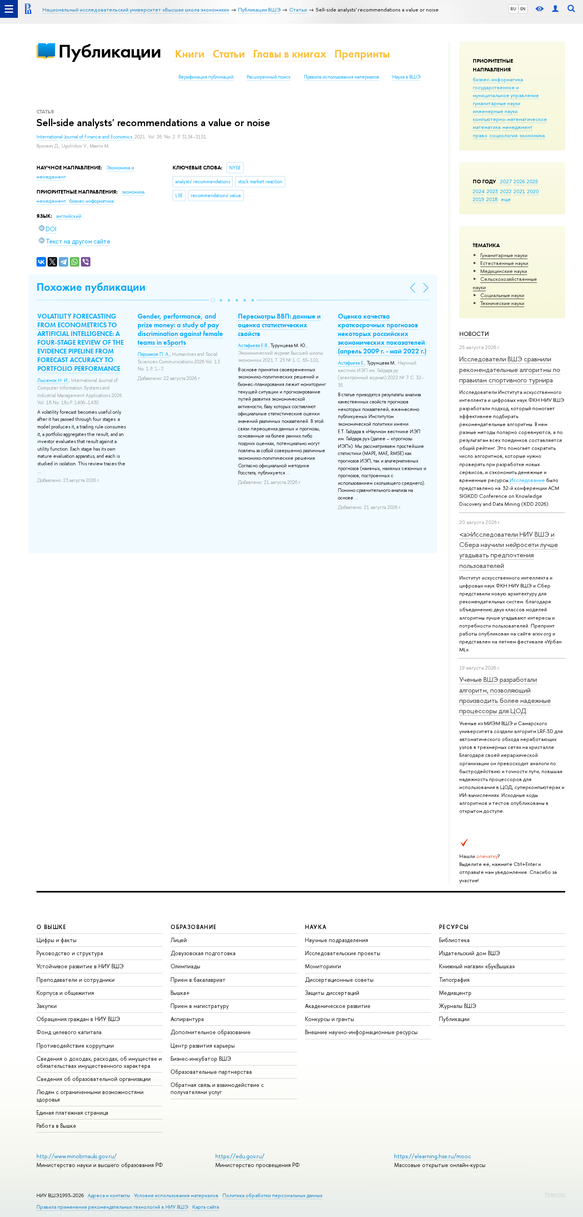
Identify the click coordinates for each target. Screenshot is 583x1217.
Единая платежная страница (72, 1112)
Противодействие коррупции (75, 1045)
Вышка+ (180, 992)
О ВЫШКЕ (51, 927)
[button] (213, 300)
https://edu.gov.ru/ (240, 1156)
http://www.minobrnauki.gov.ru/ (76, 1156)
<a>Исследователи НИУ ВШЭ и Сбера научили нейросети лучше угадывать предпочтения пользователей (508, 550)
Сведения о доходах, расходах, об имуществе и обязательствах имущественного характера (99, 1062)
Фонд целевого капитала (69, 1032)
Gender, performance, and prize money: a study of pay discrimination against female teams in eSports (180, 329)
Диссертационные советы (339, 979)
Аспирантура (187, 1019)
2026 (519, 181)
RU (513, 9)
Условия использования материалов (176, 1195)
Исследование (527, 480)
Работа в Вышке (56, 1125)
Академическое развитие (337, 1006)
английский (68, 216)
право (480, 135)
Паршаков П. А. (154, 354)
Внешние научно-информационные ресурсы (361, 1032)
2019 (478, 199)
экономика (532, 135)
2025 (532, 181)
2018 (492, 199)
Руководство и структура (69, 953)
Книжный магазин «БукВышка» (477, 966)
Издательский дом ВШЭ (469, 953)
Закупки (46, 1006)
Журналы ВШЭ (457, 1006)
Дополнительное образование (211, 1032)
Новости (474, 334)
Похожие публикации (91, 287)
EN (522, 9)
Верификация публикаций (206, 77)
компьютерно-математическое (510, 119)
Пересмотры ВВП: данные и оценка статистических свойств (279, 325)
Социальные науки (502, 295)
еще (506, 199)
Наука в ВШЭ (406, 77)
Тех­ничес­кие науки (502, 303)
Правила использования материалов (341, 77)
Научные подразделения (336, 940)
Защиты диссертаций (332, 992)
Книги (190, 54)
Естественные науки (504, 263)
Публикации (109, 51)
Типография (454, 979)
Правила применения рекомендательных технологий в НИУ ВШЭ (112, 1207)
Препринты (362, 54)
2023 (492, 191)
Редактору (555, 1194)
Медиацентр (455, 992)
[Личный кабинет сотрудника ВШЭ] (555, 9)
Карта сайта (205, 1207)
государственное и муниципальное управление (506, 91)
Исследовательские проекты (342, 953)
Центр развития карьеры (203, 1045)
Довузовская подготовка (203, 953)
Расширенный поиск (269, 77)
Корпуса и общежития (65, 992)
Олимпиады (185, 966)
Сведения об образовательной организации (93, 1079)
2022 (506, 191)
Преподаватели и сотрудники (75, 979)
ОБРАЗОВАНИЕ (194, 927)
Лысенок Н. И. (53, 380)
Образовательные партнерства (211, 1071)
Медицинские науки (503, 270)
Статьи (229, 54)
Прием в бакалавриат (198, 979)
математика (487, 127)
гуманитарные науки (496, 103)
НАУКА (316, 927)
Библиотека (454, 940)
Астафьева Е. (351, 363)
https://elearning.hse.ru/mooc (432, 1156)
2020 (533, 191)
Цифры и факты (56, 940)
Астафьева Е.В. (253, 345)
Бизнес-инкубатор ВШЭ (201, 1058)
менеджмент (517, 127)
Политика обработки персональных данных (272, 1195)
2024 (479, 191)
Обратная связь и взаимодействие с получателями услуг (217, 1088)
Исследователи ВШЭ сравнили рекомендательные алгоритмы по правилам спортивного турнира (509, 369)
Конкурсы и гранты (329, 1019)
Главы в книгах (289, 54)
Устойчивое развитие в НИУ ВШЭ (80, 966)
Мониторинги (323, 966)
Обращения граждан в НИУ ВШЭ (78, 1019)
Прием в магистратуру (200, 1006)
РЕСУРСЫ (454, 927)
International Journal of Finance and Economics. (85, 137)
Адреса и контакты (109, 1195)
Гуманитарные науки (503, 255)
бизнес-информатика (498, 79)
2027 (506, 181)
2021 (519, 191)
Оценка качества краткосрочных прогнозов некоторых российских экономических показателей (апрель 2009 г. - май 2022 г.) (382, 333)
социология (503, 135)
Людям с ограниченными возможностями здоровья (90, 1095)
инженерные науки (495, 111)
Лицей (179, 940)
